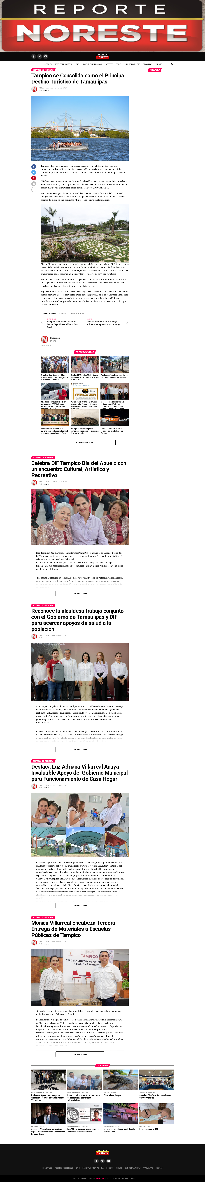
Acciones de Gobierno (63, 64)
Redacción (45, 90)
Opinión (119, 64)
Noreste (109, 64)
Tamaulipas (147, 64)
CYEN (77, 64)
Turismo (82, 313)
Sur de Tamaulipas (132, 64)
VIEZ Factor (100, 1178)
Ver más (159, 64)
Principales (47, 64)
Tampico (73, 313)
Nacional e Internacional (92, 64)
